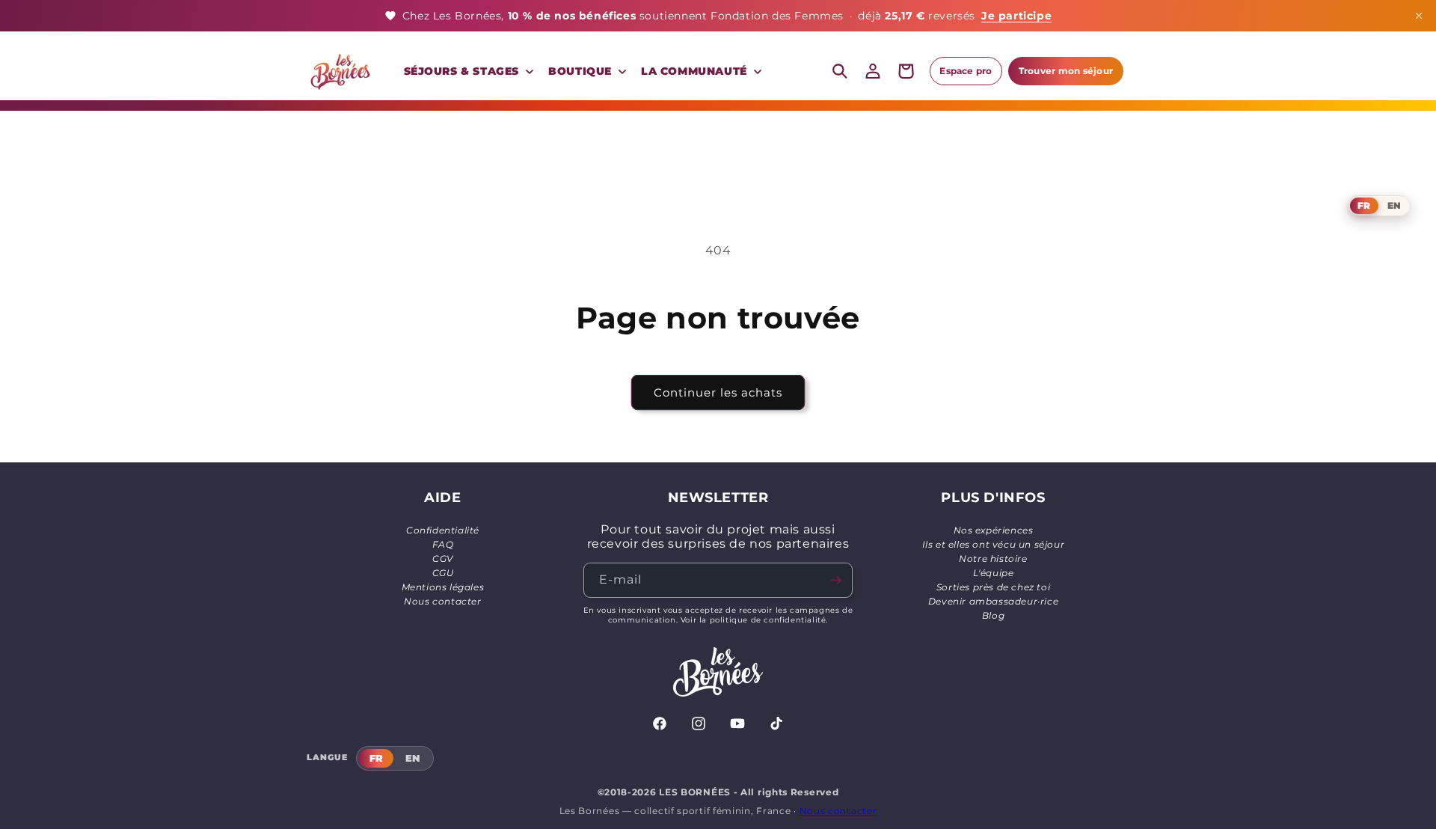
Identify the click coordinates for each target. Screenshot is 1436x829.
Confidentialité (442, 530)
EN (1394, 205)
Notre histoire (993, 558)
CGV (442, 558)
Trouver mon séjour (1066, 70)
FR (1363, 205)
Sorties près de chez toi (993, 587)
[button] (467, 71)
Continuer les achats (718, 392)
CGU (443, 572)
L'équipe (993, 572)
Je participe (1016, 16)
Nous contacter (442, 601)
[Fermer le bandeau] (1419, 15)
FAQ (443, 544)
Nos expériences (994, 530)
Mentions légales (443, 587)
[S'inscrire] (835, 580)
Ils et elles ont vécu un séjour (993, 544)
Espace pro (965, 70)
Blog (993, 615)
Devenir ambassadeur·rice (993, 601)
